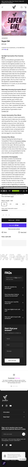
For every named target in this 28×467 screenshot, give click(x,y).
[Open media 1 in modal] (23, 13)
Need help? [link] (23, 232)
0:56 (17, 204)
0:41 (23, 204)
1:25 (4, 204)
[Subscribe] (23, 434)
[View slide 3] (15, 386)
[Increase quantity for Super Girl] (9, 215)
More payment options (14, 229)
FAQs (15, 277)
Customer (14, 378)
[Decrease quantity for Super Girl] (3, 215)
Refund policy (7, 460)
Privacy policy (13, 460)
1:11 (10, 204)
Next (6, 191)
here (8, 133)
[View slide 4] (17, 386)
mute (24, 191)
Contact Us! (5, 111)
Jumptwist (5, 38)
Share (5, 232)
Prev (1, 191)
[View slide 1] (11, 386)
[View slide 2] (13, 386)
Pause (4, 191)
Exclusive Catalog (20, 141)
